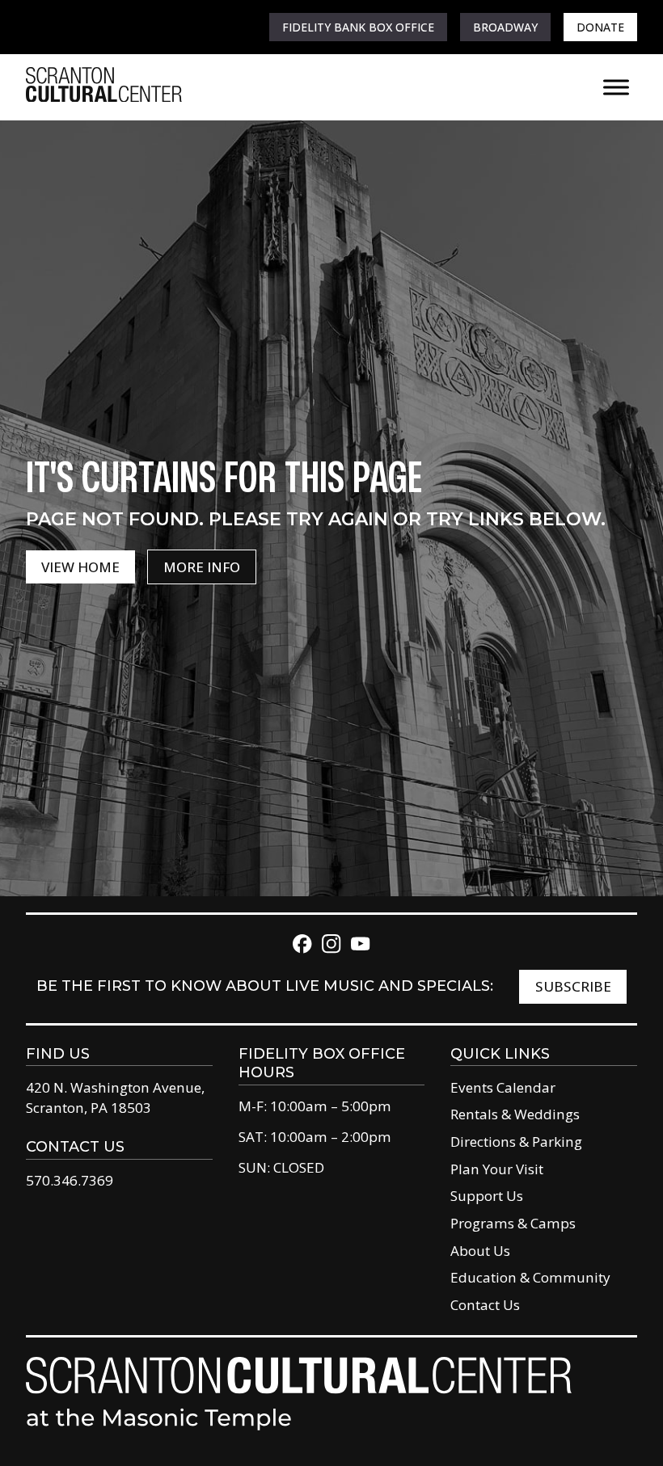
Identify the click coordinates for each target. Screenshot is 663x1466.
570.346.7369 (69, 1180)
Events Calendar (502, 1087)
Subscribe (573, 986)
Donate (600, 27)
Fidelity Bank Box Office (358, 27)
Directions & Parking (516, 1141)
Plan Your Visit (496, 1169)
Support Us (486, 1195)
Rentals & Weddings (515, 1114)
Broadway (505, 27)
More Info (201, 567)
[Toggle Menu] (616, 87)
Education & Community (530, 1277)
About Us (480, 1250)
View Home (80, 567)
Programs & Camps (513, 1223)
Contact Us (485, 1304)
